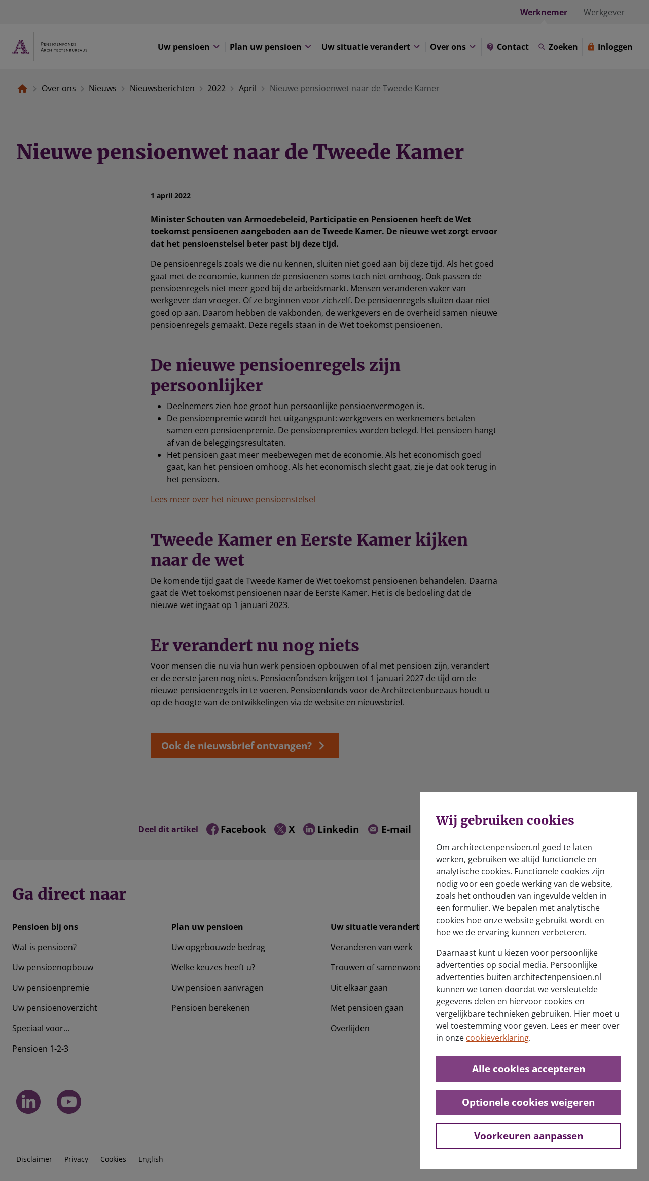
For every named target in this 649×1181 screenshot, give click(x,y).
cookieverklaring (497, 1037)
